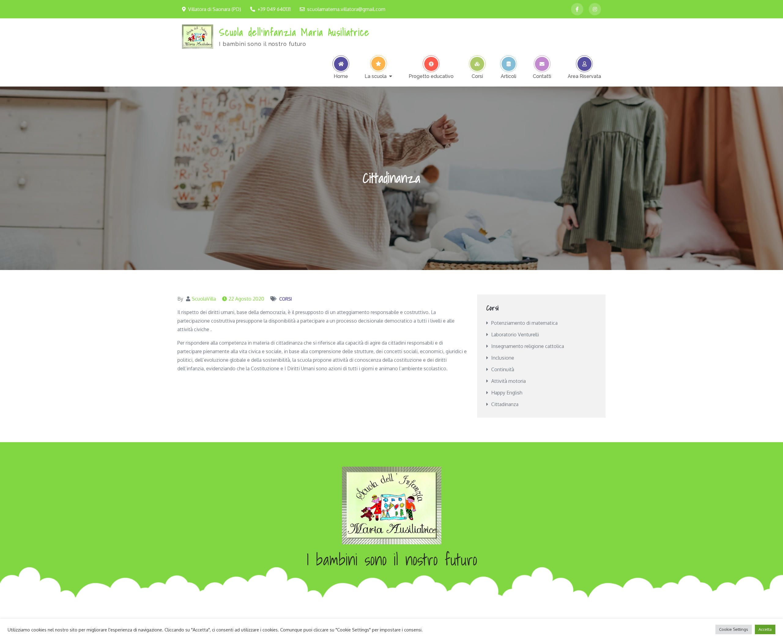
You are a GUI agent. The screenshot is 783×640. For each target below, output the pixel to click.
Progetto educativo (431, 76)
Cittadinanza (504, 404)
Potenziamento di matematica (524, 323)
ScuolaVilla (204, 299)
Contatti (542, 76)
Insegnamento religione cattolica (527, 346)
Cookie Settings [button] (733, 629)
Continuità (502, 369)
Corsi (477, 76)
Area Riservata (584, 76)
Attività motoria (508, 381)
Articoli (508, 76)
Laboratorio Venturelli (515, 334)
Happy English (506, 393)
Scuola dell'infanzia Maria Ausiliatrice (294, 32)
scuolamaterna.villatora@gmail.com (346, 9)
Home (341, 76)
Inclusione (502, 358)
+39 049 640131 (274, 9)
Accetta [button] (765, 629)
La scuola (376, 76)
